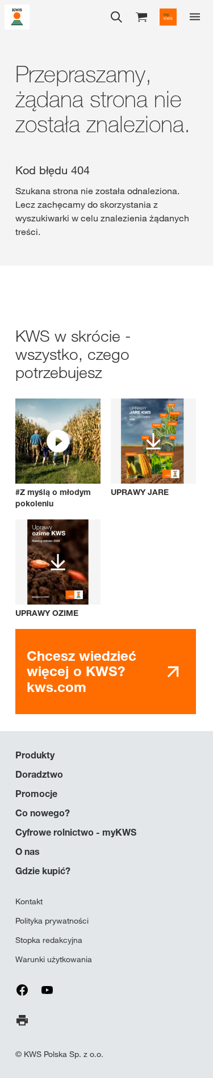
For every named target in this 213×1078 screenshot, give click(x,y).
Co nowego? (42, 813)
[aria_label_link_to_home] (17, 16)
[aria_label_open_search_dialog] (116, 17)
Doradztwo (39, 774)
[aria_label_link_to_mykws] (168, 17)
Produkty (35, 755)
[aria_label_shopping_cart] (141, 16)
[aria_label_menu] (195, 17)
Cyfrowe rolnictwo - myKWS (75, 832)
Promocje (36, 793)
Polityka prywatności (52, 921)
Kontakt (29, 901)
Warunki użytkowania (53, 959)
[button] (58, 454)
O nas (27, 851)
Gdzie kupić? (42, 870)
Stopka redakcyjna (48, 940)
